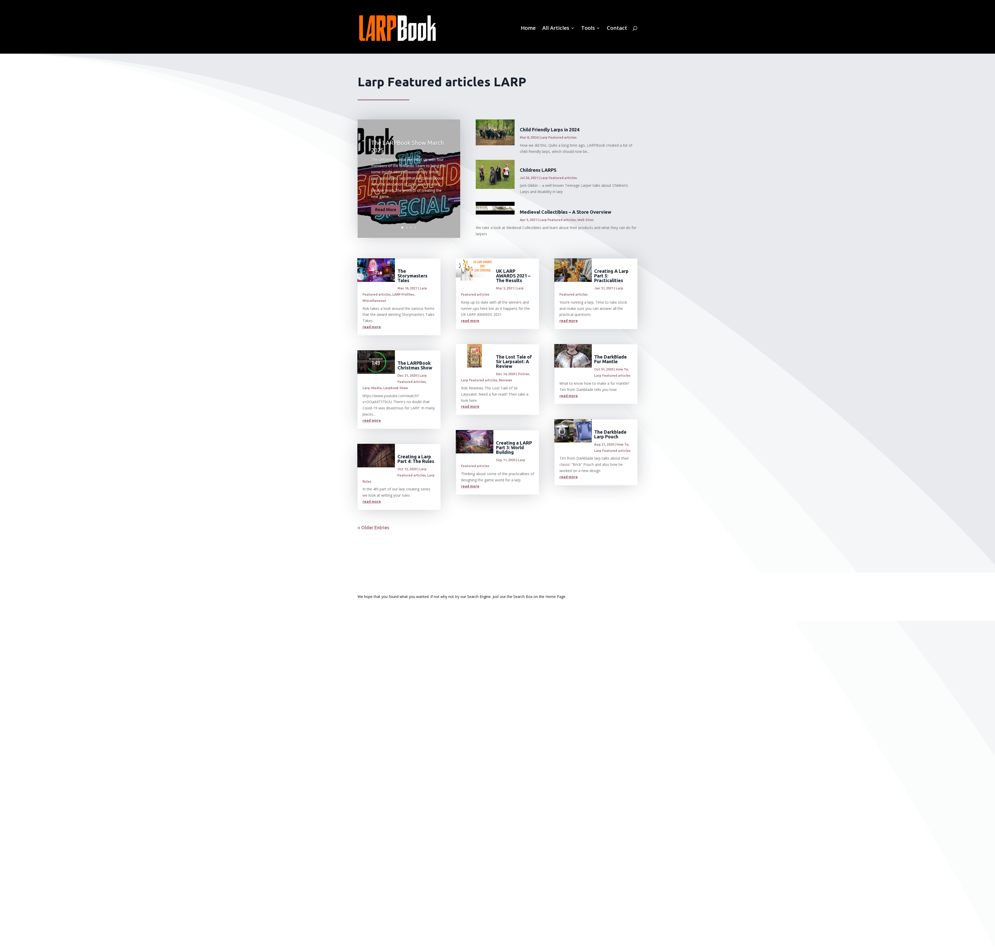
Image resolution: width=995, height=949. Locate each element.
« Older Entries (373, 527)
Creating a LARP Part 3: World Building (514, 447)
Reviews (505, 380)
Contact (617, 28)
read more (372, 327)
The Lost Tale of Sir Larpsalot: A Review (514, 361)
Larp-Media (372, 388)
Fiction (523, 374)
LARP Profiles (403, 294)
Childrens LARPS (538, 170)
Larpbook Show (395, 388)
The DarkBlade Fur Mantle (610, 359)
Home (528, 28)
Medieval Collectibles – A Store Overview (565, 212)
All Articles (555, 28)
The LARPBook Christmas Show (414, 365)
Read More (385, 209)
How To (622, 369)
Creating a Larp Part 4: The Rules (415, 459)
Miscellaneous (374, 300)
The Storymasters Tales (412, 275)
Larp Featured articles (558, 137)
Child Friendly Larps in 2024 (549, 129)
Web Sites (585, 220)
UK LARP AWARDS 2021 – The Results (513, 275)
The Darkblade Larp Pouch (610, 434)
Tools (588, 28)
